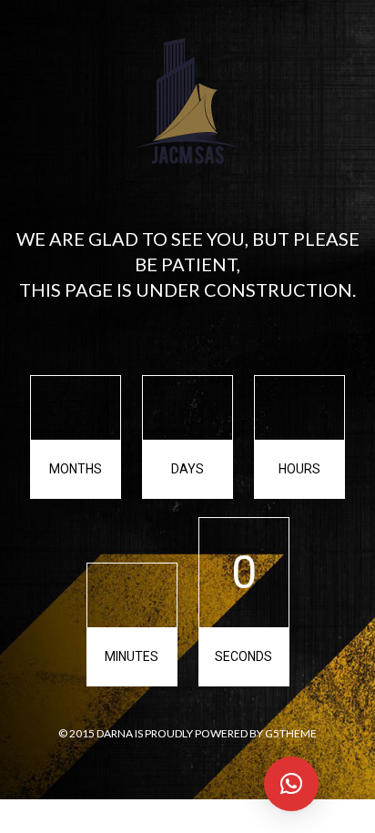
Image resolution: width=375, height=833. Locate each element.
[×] (291, 784)
